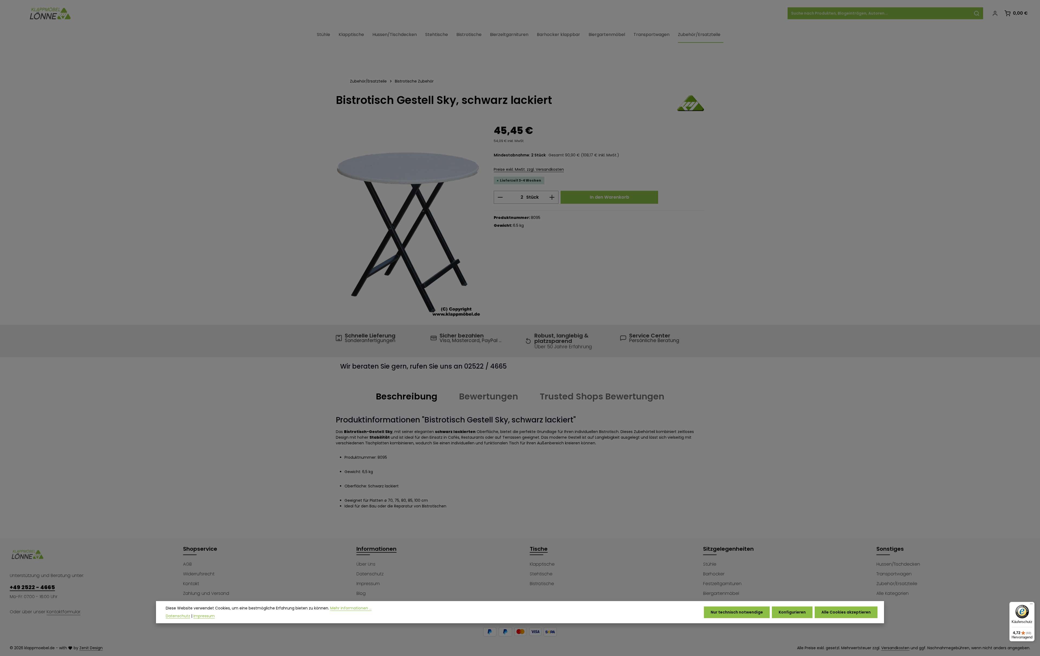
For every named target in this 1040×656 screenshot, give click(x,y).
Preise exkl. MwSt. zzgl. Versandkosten (529, 169)
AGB (187, 564)
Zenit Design (91, 648)
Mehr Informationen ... (351, 608)
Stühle (709, 564)
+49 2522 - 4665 (32, 587)
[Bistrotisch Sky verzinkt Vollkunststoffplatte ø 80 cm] (409, 221)
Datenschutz (370, 574)
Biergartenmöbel (721, 593)
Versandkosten (895, 648)
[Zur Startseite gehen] (50, 13)
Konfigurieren (792, 612)
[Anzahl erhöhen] (552, 197)
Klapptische (542, 564)
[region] (409, 221)
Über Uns (365, 564)
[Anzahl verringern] (500, 197)
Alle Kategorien (892, 593)
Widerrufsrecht (198, 574)
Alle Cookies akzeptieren (846, 612)
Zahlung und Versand (206, 593)
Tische (539, 549)
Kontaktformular (63, 612)
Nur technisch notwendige (737, 612)
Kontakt (191, 583)
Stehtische (541, 574)
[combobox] (879, 13)
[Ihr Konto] (995, 13)
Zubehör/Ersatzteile (896, 583)
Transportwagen (894, 574)
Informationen (376, 549)
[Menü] (1031, 605)
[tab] (406, 396)
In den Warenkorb (609, 197)
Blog (361, 593)
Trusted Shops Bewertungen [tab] (602, 396)
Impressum (368, 583)
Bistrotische (542, 583)
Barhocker (713, 574)
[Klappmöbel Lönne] (690, 103)
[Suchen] (976, 13)
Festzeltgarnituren (722, 583)
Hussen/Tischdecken (898, 564)
